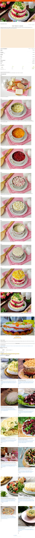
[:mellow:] (14, 353)
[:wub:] (15, 353)
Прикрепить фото (3, 355)
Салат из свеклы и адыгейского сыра (22, 408)
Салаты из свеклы (3, 346)
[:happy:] (7, 353)
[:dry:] (17, 353)
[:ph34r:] (2, 353)
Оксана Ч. (33, 24)
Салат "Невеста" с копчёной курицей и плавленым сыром (25, 497)
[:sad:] (5, 353)
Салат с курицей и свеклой (4, 461)
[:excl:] (3, 353)
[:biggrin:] (10, 353)
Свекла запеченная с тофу (21, 467)
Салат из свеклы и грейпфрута (4, 497)
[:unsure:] (8, 353)
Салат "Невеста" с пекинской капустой (5, 437)
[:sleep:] (16, 353)
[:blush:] (11, 353)
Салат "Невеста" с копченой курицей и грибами (24, 526)
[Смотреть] (17, 326)
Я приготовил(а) (17, 343)
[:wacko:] (6, 353)
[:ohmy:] (1, 353)
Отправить (7, 355)
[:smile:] (12, 353)
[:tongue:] (13, 353)
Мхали (19, 437)
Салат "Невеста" (20, 379)
